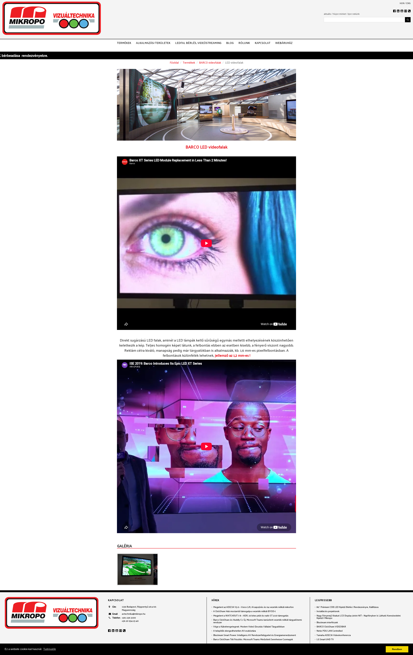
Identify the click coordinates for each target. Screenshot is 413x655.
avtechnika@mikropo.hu (133, 614)
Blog (230, 42)
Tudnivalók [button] (49, 649)
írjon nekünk (354, 14)
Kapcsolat (262, 42)
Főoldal (174, 62)
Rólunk (244, 42)
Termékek (124, 42)
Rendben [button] (397, 649)
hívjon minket (339, 14)
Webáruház (283, 42)
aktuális (327, 14)
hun (402, 3)
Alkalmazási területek (153, 42)
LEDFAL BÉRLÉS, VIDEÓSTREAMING (198, 42)
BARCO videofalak (210, 62)
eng (408, 3)
